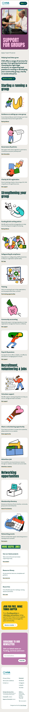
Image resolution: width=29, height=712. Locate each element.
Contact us (5, 683)
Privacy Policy (6, 678)
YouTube (21, 687)
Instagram (21, 683)
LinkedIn (21, 685)
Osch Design (23, 705)
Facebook (21, 680)
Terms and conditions (8, 680)
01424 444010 (23, 701)
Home (3, 53)
